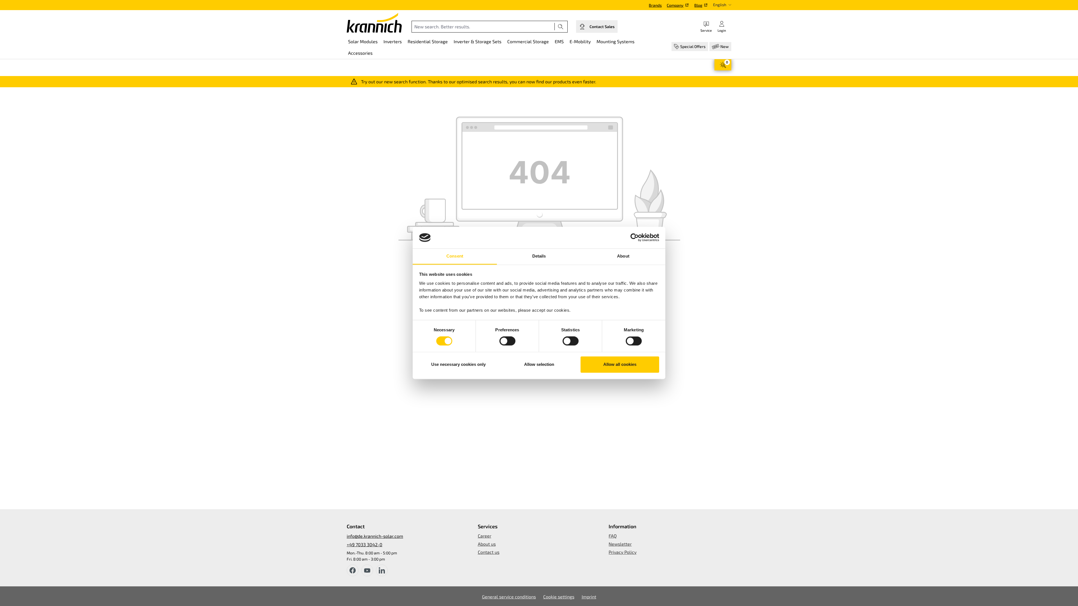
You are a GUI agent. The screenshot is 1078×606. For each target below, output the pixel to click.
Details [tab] (539, 256)
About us (487, 544)
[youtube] (367, 570)
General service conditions (509, 596)
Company (675, 5)
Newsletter (620, 544)
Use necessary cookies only (458, 364)
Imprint (589, 596)
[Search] (560, 26)
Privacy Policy (622, 552)
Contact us (488, 552)
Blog (698, 5)
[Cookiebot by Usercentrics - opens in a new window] (634, 237)
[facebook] (353, 570)
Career (484, 535)
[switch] (507, 341)
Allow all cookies (619, 364)
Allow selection (539, 364)
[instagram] (382, 570)
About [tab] (623, 256)
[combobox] (483, 26)
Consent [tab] (454, 256)
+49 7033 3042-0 (364, 544)
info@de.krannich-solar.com (375, 536)
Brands (655, 5)
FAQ (613, 535)
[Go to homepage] (374, 23)
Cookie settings (558, 596)
